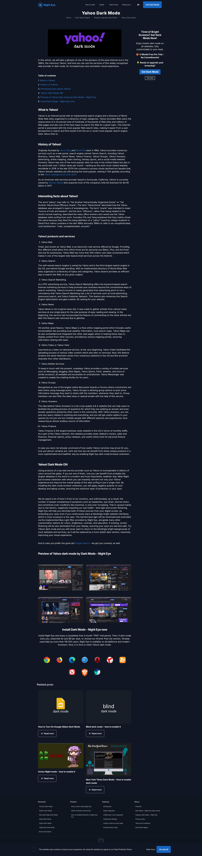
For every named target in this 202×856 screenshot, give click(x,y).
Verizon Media (56, 182)
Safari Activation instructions (81, 811)
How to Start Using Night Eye (81, 806)
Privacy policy (140, 819)
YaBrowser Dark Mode (47, 827)
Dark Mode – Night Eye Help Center (147, 811)
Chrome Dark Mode (46, 806)
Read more (150, 849)
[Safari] (85, 660)
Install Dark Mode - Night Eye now (57, 101)
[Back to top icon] (101, 841)
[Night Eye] (46, 4)
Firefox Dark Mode (45, 811)
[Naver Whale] (97, 672)
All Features (107, 806)
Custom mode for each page (113, 823)
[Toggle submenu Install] (106, 5)
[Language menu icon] (139, 5)
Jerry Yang (65, 150)
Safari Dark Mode (45, 819)
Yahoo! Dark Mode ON (52, 93)
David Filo (81, 150)
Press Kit (138, 806)
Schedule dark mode (110, 827)
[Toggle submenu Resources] (132, 5)
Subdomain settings (110, 819)
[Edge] (72, 660)
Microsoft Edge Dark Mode (48, 815)
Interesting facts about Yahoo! (55, 89)
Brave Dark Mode (45, 832)
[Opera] (97, 660)
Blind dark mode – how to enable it (103, 727)
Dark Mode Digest (82, 18)
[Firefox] (59, 660)
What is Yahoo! (47, 80)
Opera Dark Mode (45, 823)
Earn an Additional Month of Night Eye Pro (84, 816)
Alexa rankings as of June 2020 (60, 174)
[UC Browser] (122, 660)
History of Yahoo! (49, 84)
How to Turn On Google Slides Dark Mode (59, 727)
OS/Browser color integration (113, 815)
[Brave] (85, 673)
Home (68, 18)
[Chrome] (47, 660)
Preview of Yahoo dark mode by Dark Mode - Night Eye (68, 97)
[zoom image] (80, 565)
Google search (82, 543)
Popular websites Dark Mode (105, 18)
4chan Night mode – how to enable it (56, 771)
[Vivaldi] (72, 672)
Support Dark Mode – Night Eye (146, 815)
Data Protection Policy (123, 849)
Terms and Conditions (142, 823)
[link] (60, 576)
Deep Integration (109, 811)
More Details (150, 78)
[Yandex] (110, 660)
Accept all (163, 849)
